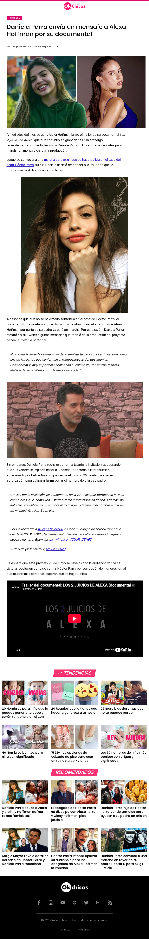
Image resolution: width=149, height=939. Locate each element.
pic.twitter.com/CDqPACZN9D (70, 539)
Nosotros (84, 929)
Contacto (64, 929)
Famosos (14, 18)
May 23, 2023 (55, 549)
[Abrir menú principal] (5, 6)
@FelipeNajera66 (50, 529)
